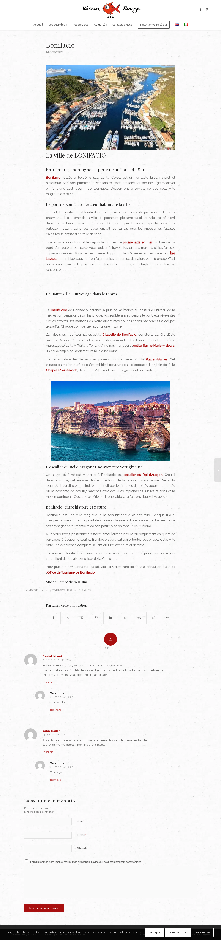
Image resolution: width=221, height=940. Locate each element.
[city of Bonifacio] (110, 107)
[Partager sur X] (68, 618)
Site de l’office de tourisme (67, 582)
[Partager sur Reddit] (154, 618)
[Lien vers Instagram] (207, 9)
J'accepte (154, 932)
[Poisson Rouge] (110, 9)
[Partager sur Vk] (139, 618)
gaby (87, 590)
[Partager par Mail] (168, 618)
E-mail (81, 834)
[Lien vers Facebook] (200, 9)
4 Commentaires (61, 590)
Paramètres (203, 932)
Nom (80, 821)
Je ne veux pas (178, 932)
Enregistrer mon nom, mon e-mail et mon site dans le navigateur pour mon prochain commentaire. (86, 862)
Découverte (54, 52)
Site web (82, 848)
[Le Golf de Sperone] (217, 470)
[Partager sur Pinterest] (96, 618)
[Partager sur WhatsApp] (82, 618)
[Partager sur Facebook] (53, 618)
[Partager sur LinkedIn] (111, 618)
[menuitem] (38, 24)
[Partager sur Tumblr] (125, 618)
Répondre (48, 682)
